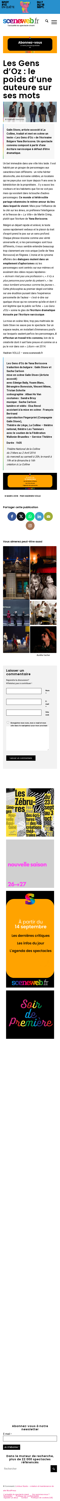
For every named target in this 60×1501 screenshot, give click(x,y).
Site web (47, 713)
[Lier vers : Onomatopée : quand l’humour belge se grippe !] (43, 613)
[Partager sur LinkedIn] (39, 516)
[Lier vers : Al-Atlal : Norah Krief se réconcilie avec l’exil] (16, 559)
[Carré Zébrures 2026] (30, 835)
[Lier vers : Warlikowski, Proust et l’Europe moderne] (16, 613)
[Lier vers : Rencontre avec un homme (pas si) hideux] (43, 559)
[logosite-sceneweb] (24, 21)
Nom (47, 692)
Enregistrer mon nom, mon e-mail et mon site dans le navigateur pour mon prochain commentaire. (29, 725)
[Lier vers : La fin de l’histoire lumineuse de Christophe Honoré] (16, 586)
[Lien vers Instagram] (30, 525)
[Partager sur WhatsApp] (30, 516)
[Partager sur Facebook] (12, 516)
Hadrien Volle (32, 495)
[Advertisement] (30, 1072)
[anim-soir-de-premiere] (30, 1037)
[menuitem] (45, 21)
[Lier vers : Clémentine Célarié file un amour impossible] (43, 586)
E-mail (47, 704)
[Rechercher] (45, 21)
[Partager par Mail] (48, 516)
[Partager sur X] (21, 516)
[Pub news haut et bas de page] (30, 52)
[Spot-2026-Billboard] (30, 12)
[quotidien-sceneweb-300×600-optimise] (30, 986)
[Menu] (52, 21)
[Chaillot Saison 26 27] (30, 886)
